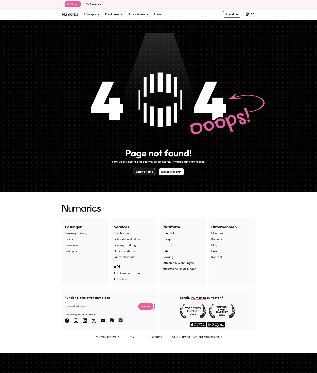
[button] (92, 14)
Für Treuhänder (94, 4)
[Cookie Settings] (9, 364)
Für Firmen (72, 4)
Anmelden (232, 14)
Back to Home (144, 171)
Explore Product (171, 171)
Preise (157, 14)
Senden (145, 306)
